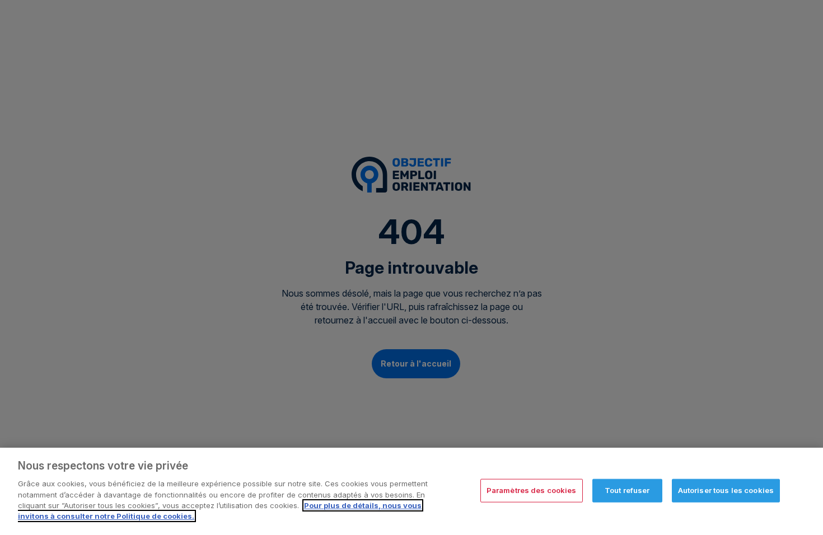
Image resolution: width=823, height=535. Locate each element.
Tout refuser (627, 490)
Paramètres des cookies (532, 490)
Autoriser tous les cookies (726, 490)
